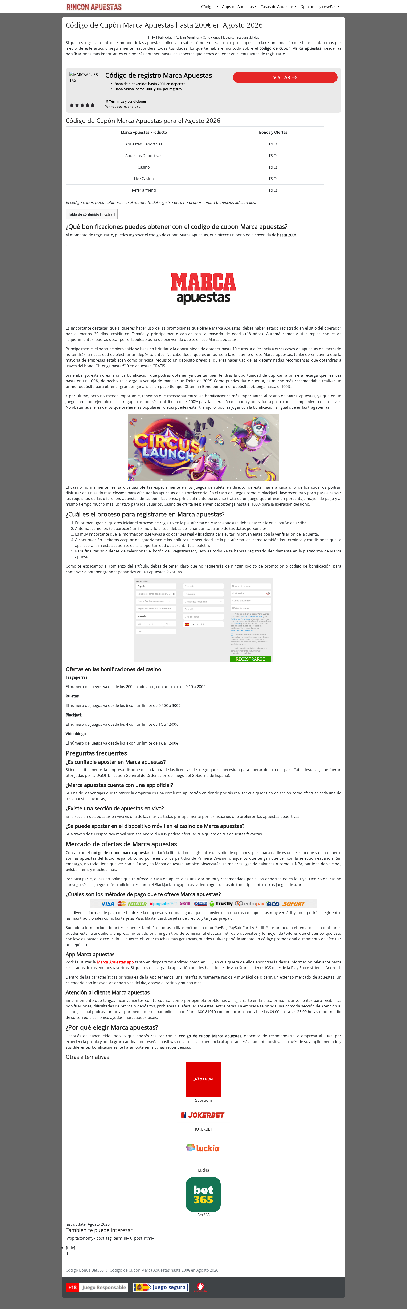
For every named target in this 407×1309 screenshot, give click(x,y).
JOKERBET (203, 1129)
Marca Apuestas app (115, 962)
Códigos (208, 6)
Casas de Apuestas (277, 6)
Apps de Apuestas (238, 6)
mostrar (107, 214)
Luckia (203, 1170)
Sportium (203, 1100)
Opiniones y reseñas (318, 6)
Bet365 (203, 1214)
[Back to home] (94, 6)
